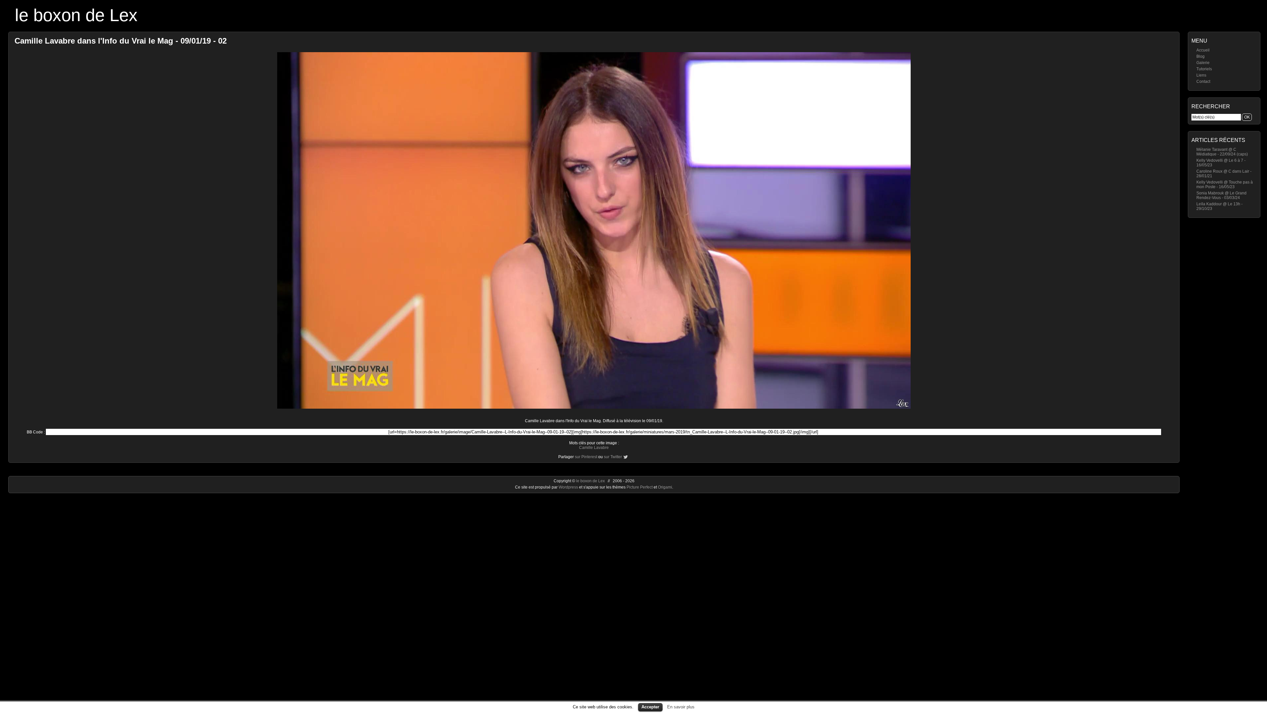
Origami (665, 487)
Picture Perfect (640, 487)
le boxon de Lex (76, 15)
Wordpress (569, 487)
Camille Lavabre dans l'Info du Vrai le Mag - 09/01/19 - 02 (121, 40)
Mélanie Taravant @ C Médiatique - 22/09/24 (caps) (1222, 151)
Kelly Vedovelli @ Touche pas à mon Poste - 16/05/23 (1224, 184)
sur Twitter (613, 457)
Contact (1203, 81)
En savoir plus (681, 706)
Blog (1200, 56)
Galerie (1203, 62)
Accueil (1203, 50)
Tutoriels (1204, 69)
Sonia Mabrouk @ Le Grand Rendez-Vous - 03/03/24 (1221, 195)
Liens (1201, 75)
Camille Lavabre (594, 447)
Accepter (650, 706)
